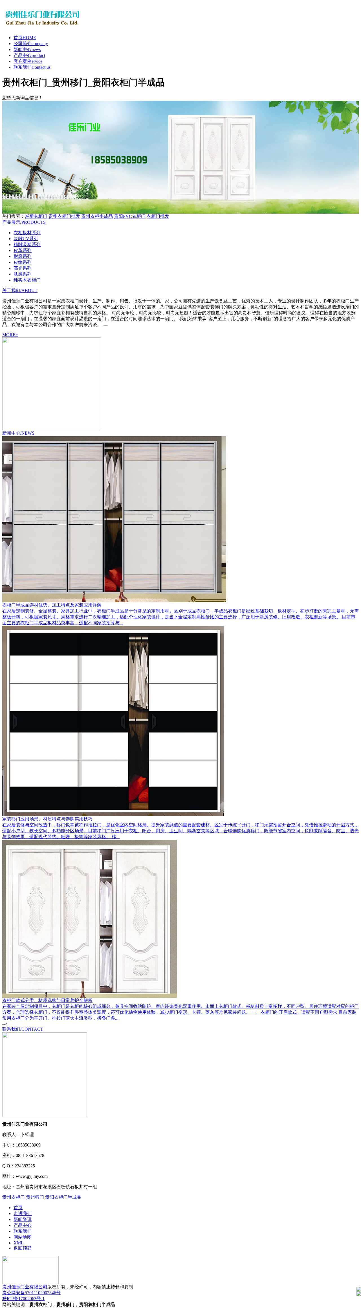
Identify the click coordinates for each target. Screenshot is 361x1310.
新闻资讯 (23, 1219)
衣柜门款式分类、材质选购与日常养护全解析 (47, 1000)
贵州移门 (35, 1197)
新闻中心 (27, 49)
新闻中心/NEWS (18, 433)
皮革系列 (23, 250)
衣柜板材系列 (27, 232)
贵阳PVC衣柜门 (130, 216)
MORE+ (10, 334)
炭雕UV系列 (26, 238)
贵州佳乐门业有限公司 (24, 1286)
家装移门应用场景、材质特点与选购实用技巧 (47, 818)
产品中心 (29, 55)
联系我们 (32, 67)
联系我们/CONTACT (22, 1029)
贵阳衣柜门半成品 (63, 1197)
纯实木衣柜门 (27, 280)
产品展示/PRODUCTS (24, 222)
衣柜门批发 (158, 216)
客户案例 (28, 61)
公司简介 (31, 43)
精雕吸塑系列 (27, 244)
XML (19, 1242)
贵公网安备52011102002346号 (31, 1292)
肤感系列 (23, 274)
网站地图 (23, 1237)
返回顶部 (23, 1248)
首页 (25, 37)
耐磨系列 (23, 256)
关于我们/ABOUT (20, 290)
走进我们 (23, 1213)
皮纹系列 (23, 262)
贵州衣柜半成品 (97, 216)
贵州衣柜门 (13, 1197)
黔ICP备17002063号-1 (23, 1298)
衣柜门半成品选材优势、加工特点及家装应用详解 (52, 605)
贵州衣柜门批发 (64, 216)
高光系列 (23, 268)
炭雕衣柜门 (36, 216)
